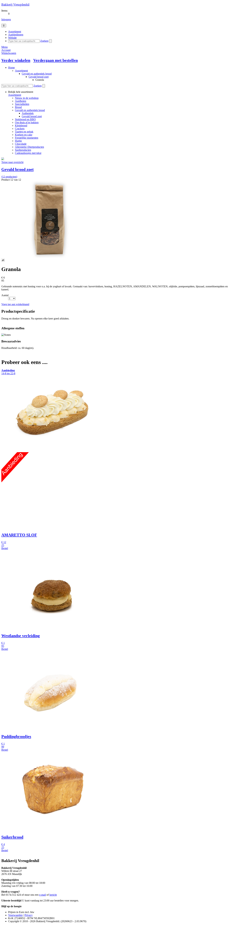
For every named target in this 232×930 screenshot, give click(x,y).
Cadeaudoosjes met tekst (28, 153)
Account (6, 50)
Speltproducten (23, 150)
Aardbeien (20, 101)
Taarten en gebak (24, 131)
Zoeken (44, 40)
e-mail (42, 894)
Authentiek (28, 113)
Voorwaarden (15, 915)
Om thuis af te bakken (27, 122)
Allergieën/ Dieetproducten (29, 146)
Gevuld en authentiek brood (37, 73)
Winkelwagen (8, 53)
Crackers (19, 128)
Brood (18, 107)
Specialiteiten (22, 104)
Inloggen (6, 19)
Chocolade (20, 143)
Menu (4, 47)
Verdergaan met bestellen (55, 60)
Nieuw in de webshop (27, 98)
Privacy (28, 915)
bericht (53, 894)
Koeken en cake (23, 134)
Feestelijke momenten (26, 137)
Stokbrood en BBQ (25, 119)
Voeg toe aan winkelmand (15, 304)
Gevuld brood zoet (39, 76)
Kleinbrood (21, 125)
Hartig (18, 140)
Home (11, 67)
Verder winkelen (15, 60)
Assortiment (21, 70)
